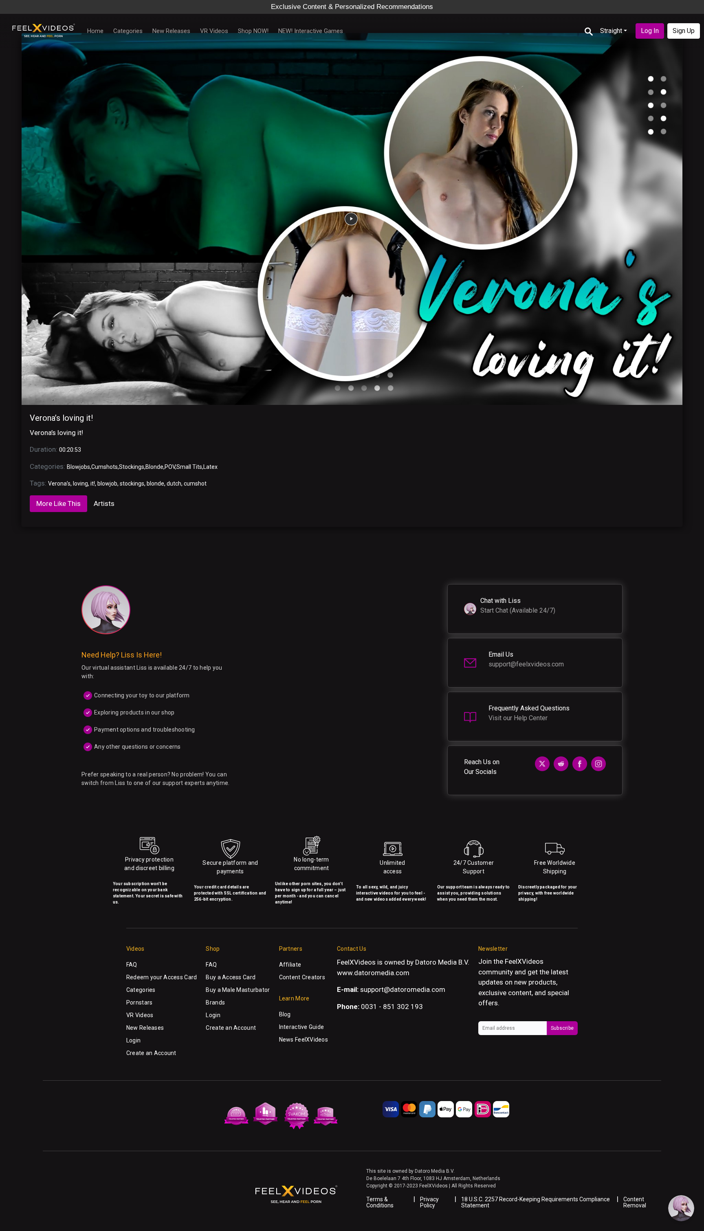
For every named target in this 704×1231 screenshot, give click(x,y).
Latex (210, 467)
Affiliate (290, 964)
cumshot (195, 483)
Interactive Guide (301, 1027)
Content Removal (634, 1202)
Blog (285, 1014)
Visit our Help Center (518, 718)
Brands (215, 1002)
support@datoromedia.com (402, 989)
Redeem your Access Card (161, 977)
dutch (174, 483)
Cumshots (104, 467)
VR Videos (214, 31)
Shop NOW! (253, 31)
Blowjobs (78, 467)
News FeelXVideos (303, 1039)
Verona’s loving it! (61, 418)
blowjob (107, 483)
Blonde (154, 467)
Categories (128, 31)
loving (80, 483)
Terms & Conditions (380, 1202)
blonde (155, 483)
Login (133, 1040)
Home (95, 31)
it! (92, 483)
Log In (650, 31)
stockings (132, 483)
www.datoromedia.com (373, 973)
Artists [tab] (104, 503)
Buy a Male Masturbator (238, 990)
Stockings (131, 467)
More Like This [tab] (58, 503)
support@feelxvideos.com (526, 664)
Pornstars (139, 1002)
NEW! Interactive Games (310, 31)
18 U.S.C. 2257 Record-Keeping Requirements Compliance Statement (535, 1202)
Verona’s (59, 483)
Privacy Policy (429, 1202)
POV (170, 467)
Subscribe (562, 1028)
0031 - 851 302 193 (392, 1006)
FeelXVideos (524, 961)
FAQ (131, 964)
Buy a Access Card (230, 977)
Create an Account (151, 1053)
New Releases (171, 31)
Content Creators (302, 977)
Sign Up (684, 31)
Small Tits (189, 467)
